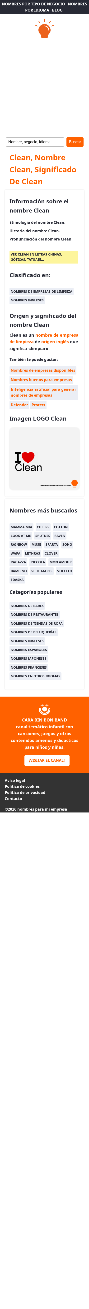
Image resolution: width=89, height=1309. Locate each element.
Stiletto (64, 571)
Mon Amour (61, 562)
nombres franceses (29, 667)
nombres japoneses (29, 658)
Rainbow (19, 544)
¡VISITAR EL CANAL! (47, 760)
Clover (51, 553)
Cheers (43, 527)
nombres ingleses (27, 300)
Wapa (15, 553)
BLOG (57, 10)
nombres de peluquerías (33, 632)
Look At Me (21, 535)
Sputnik (42, 535)
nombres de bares (27, 605)
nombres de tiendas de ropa (37, 623)
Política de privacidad (25, 792)
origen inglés (55, 341)
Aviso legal (15, 780)
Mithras (32, 553)
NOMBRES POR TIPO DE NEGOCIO (33, 4)
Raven (59, 535)
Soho (67, 544)
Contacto (13, 798)
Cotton (61, 527)
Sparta (52, 544)
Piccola (38, 562)
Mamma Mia (21, 527)
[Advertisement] (44, 86)
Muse (36, 544)
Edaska (17, 579)
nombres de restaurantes (35, 614)
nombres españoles (29, 649)
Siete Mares (41, 571)
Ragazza (18, 562)
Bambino (19, 571)
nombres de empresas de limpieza (41, 291)
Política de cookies (22, 786)
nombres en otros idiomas (35, 676)
